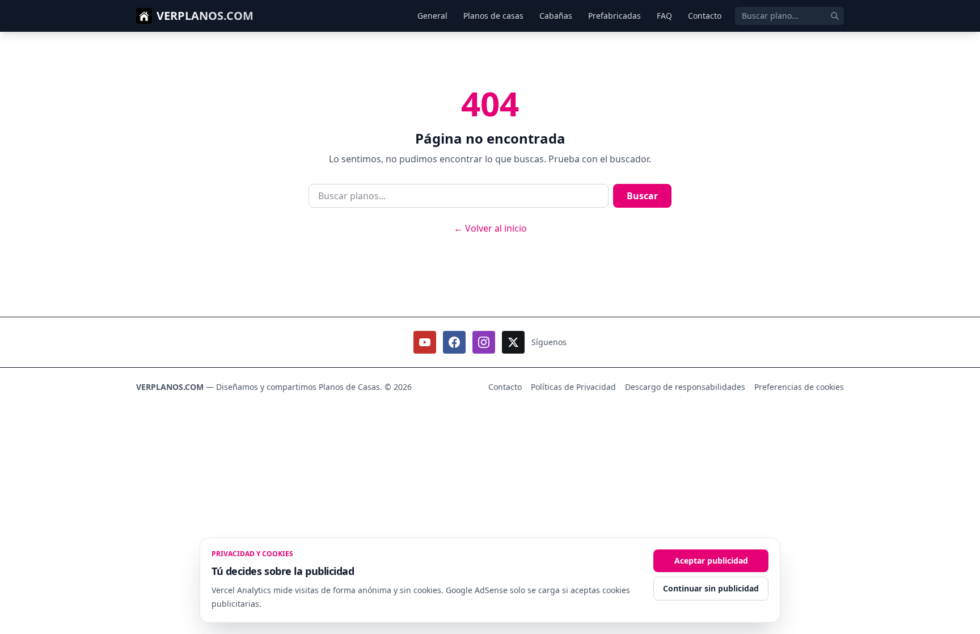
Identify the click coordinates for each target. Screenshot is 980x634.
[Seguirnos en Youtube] (424, 342)
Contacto (704, 15)
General (432, 15)
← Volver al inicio (490, 228)
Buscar (642, 196)
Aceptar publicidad (711, 560)
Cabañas (555, 15)
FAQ (664, 15)
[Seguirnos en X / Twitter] (513, 342)
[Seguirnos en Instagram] (483, 342)
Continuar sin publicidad (711, 588)
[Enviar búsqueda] (835, 16)
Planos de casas (493, 15)
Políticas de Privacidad (573, 386)
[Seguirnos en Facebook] (454, 342)
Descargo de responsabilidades (685, 386)
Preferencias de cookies (799, 386)
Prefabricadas (614, 15)
